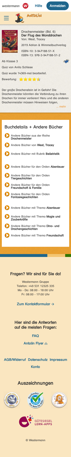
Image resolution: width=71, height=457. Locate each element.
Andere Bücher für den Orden (37, 166)
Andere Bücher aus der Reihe (30, 136)
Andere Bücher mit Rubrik (35, 153)
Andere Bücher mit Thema (35, 207)
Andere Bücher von (32, 145)
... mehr (61, 106)
